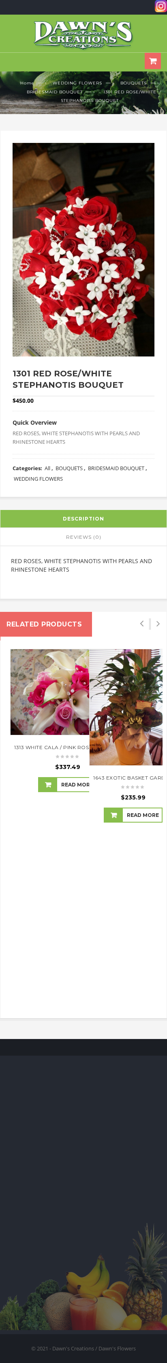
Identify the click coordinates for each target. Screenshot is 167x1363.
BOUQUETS (133, 83)
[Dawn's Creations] (83, 35)
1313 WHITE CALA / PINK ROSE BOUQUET (67, 747)
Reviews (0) (83, 537)
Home (27, 83)
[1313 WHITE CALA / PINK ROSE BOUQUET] (68, 692)
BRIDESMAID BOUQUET (55, 92)
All (47, 468)
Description (83, 519)
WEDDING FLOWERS (77, 83)
